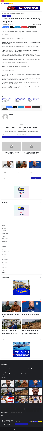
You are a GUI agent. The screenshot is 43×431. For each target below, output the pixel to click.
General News (5, 233)
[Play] (20, 196)
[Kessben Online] (8, 3)
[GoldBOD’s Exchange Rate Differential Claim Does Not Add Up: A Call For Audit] (35, 391)
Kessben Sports (14, 410)
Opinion (4, 246)
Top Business (5, 262)
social (4, 256)
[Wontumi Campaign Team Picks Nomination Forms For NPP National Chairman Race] (7, 399)
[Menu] (1, 4)
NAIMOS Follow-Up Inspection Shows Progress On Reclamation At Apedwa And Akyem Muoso (31, 332)
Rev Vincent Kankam (14, 412)
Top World (4, 269)
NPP (38, 410)
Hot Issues (9, 15)
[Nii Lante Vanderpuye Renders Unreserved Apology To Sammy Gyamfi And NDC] (21, 164)
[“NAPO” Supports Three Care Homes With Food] (21, 399)
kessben (4, 24)
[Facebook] (4, 424)
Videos (4, 270)
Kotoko (24, 410)
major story (5, 241)
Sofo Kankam (20, 412)
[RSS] (9, 424)
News (4, 244)
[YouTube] (7, 424)
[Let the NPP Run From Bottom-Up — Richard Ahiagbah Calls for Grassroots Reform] (8, 164)
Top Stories (5, 267)
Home (4, 13)
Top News (4, 264)
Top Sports (5, 265)
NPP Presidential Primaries (5, 412)
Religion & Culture (6, 251)
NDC (35, 410)
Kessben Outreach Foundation (5, 410)
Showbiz (4, 254)
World (4, 272)
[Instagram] (8, 424)
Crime (4, 225)
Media (4, 243)
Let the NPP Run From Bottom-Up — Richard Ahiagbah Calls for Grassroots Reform (8, 169)
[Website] (10, 116)
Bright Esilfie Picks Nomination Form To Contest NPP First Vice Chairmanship (34, 169)
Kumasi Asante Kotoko (29, 410)
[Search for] (41, 4)
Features (4, 231)
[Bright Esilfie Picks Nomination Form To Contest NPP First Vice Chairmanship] (35, 164)
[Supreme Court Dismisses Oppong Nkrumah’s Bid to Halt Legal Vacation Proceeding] (11, 324)
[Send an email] (6, 24)
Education (4, 228)
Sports (4, 257)
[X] (6, 424)
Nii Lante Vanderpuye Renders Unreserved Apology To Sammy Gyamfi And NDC (21, 169)
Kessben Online (9, 429)
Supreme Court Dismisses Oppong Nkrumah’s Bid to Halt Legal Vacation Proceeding (10, 332)
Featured (7, 13)
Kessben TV (19, 410)
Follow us (3, 415)
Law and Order (5, 238)
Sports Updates (5, 259)
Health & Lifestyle (6, 235)
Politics (4, 249)
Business (4, 223)
